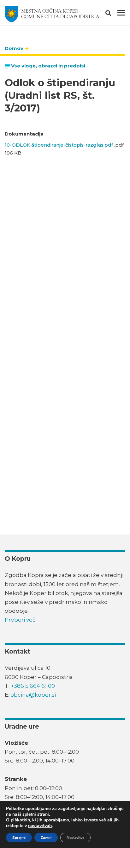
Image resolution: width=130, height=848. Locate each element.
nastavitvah (40, 826)
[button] (113, 14)
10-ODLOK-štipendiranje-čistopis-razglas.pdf (59, 145)
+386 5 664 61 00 (33, 686)
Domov (14, 48)
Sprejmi (19, 837)
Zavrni (46, 837)
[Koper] (52, 14)
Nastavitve (75, 837)
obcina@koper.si (33, 695)
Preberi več (20, 620)
